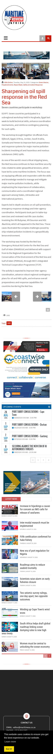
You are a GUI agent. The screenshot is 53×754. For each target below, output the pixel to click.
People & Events (7, 85)
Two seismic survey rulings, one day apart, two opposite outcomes (34, 596)
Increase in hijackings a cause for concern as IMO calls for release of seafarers (35, 509)
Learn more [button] (10, 741)
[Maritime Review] (26, 18)
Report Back (18, 85)
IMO (9, 323)
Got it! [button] (9, 749)
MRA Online (8, 82)
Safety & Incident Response (33, 85)
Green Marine (43, 82)
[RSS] (49, 407)
